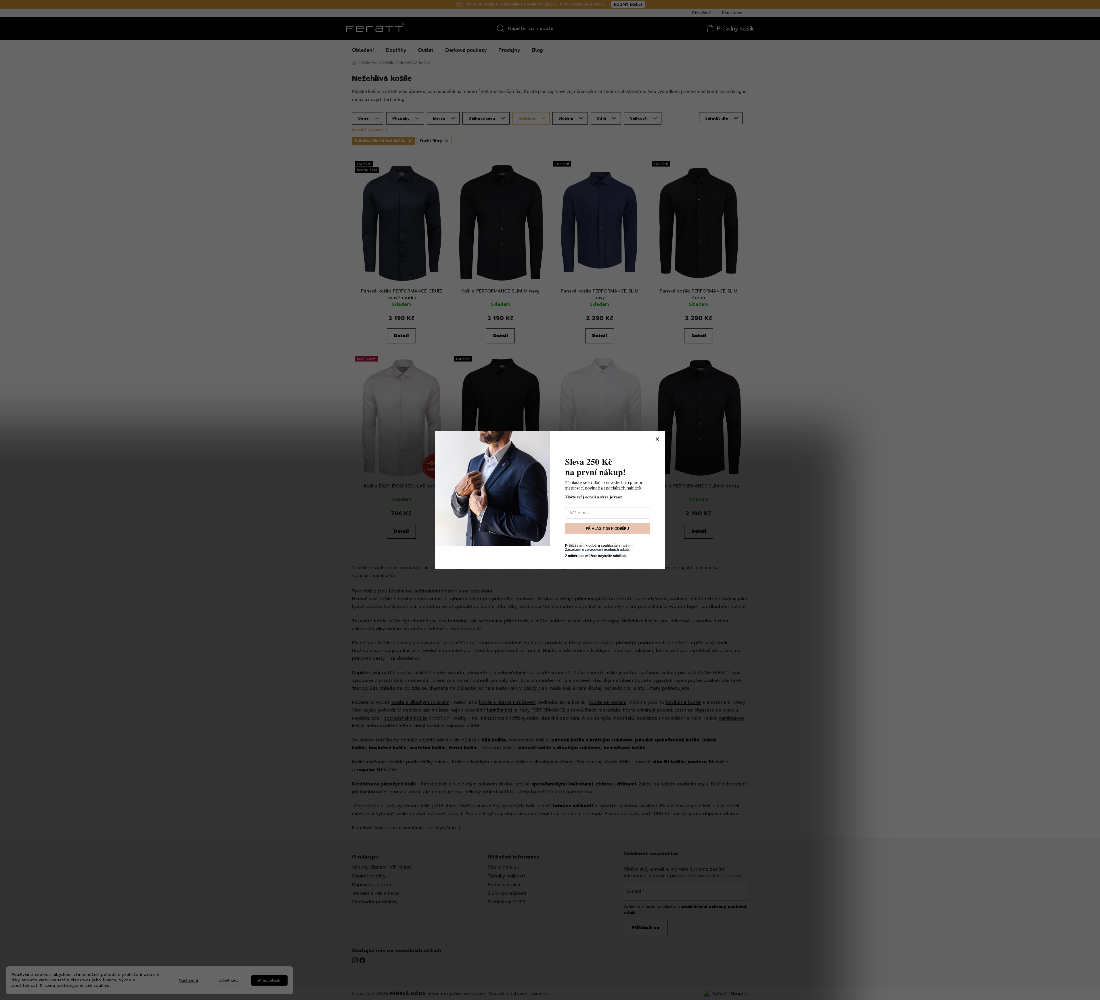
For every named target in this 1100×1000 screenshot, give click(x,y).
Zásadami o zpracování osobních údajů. (597, 550)
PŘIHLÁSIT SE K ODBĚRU (607, 528)
